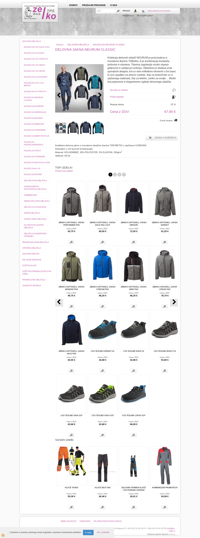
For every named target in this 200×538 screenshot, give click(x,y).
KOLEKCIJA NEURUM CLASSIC (33, 98)
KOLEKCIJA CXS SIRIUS (34, 65)
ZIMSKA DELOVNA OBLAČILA (37, 201)
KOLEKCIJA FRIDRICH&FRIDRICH (33, 143)
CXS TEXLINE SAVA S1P (71, 415)
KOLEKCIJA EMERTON (34, 124)
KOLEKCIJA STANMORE (34, 157)
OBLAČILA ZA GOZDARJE (35, 207)
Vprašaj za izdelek (119, 90)
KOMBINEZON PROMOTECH (165, 488)
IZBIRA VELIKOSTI (68, 521)
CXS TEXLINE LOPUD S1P (133, 415)
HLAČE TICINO (71, 488)
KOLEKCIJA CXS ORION (34, 71)
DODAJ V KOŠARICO (165, 137)
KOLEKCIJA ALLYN (32, 168)
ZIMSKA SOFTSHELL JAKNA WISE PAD (134, 288)
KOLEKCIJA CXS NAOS (34, 53)
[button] (100, 96)
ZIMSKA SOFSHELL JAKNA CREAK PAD (164, 288)
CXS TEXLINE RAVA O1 (133, 351)
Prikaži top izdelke (64, 171)
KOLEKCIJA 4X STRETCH (35, 91)
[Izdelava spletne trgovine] (172, 534)
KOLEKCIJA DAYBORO (34, 106)
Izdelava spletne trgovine (158, 534)
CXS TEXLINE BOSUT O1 (165, 351)
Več (71, 242)
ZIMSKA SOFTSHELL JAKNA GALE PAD (71, 352)
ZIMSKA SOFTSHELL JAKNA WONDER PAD (71, 288)
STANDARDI (85, 521)
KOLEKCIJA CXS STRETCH (36, 59)
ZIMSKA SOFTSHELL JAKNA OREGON (134, 223)
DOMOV (73, 5)
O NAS (113, 5)
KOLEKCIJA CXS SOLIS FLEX (37, 47)
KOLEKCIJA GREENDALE (35, 112)
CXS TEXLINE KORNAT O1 (102, 351)
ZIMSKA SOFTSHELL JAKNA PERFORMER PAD (71, 223)
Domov (59, 44)
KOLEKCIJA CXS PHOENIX (35, 77)
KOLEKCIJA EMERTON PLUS (36, 136)
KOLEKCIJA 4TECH (32, 151)
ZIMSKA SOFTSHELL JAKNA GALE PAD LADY (102, 223)
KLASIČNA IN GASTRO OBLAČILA (34, 226)
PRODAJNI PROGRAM (93, 5)
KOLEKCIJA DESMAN (33, 118)
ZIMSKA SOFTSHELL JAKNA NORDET (165, 223)
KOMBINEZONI (30, 195)
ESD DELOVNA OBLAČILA (35, 180)
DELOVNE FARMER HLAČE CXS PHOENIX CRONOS (133, 489)
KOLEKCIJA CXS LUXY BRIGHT (34, 84)
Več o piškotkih (103, 532)
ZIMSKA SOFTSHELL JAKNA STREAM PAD (102, 288)
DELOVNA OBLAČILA (78, 44)
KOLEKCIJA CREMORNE (35, 130)
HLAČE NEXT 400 (102, 488)
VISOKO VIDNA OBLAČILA (35, 219)
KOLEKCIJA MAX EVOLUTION (37, 162)
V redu (88, 532)
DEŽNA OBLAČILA (32, 213)
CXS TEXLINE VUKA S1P (103, 415)
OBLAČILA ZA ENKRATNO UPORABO (35, 235)
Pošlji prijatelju (117, 96)
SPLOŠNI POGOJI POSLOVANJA (107, 521)
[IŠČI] (118, 11)
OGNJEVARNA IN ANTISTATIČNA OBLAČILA (35, 187)
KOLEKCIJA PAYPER (33, 174)
